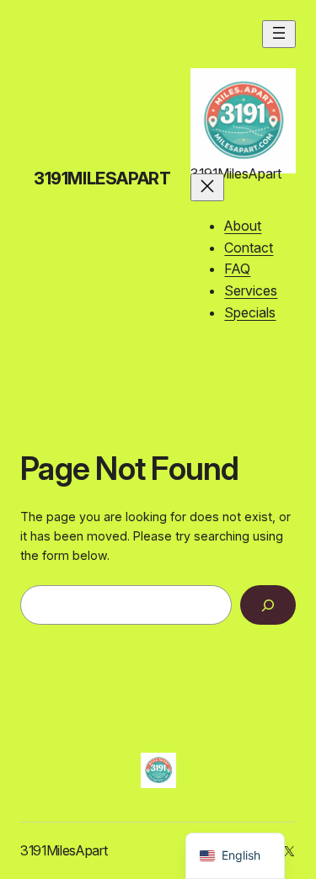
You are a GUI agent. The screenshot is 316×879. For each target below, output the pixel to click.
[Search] (268, 605)
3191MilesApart (102, 178)
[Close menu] (207, 187)
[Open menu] (279, 34)
